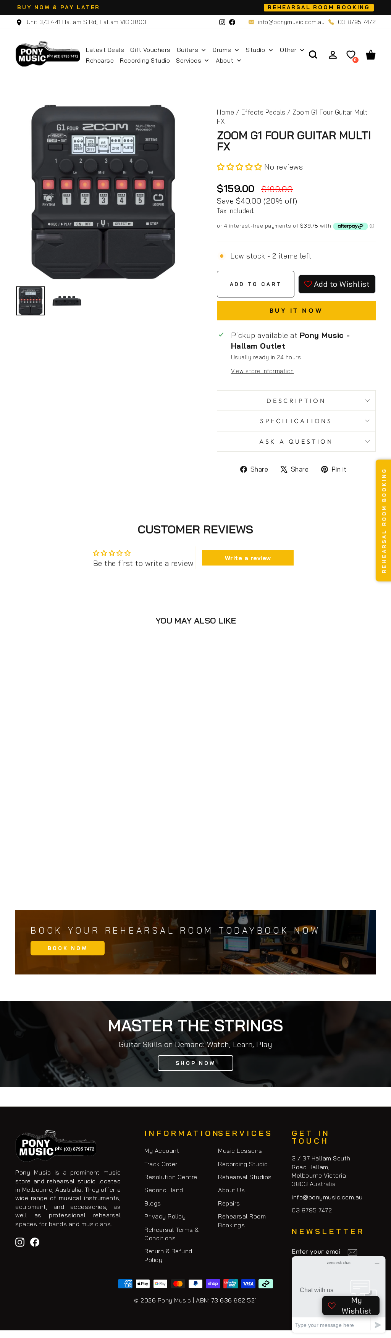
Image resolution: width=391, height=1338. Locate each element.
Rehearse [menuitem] (100, 60)
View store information (262, 371)
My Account (161, 1150)
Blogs (152, 1203)
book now (67, 948)
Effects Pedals (263, 112)
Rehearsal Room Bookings (242, 1220)
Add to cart (103, 869)
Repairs (229, 1203)
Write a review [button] (248, 558)
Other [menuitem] (288, 49)
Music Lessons (240, 1150)
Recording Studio (243, 1164)
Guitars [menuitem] (188, 49)
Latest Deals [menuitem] (105, 49)
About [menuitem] (225, 60)
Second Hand (163, 1190)
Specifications (296, 421)
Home (225, 112)
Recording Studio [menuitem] (145, 60)
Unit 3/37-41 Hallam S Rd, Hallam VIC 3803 (85, 22)
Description (296, 400)
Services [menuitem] (188, 60)
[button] (240, 166)
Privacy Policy (165, 1216)
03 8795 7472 (357, 22)
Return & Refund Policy (168, 1255)
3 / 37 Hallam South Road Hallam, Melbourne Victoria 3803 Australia (321, 1171)
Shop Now (195, 1063)
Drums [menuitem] (222, 49)
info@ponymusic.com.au (291, 22)
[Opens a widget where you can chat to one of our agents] (338, 1294)
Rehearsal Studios (245, 1177)
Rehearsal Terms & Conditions (171, 1234)
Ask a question (296, 441)
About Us (231, 1190)
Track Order (161, 1164)
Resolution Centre (170, 1177)
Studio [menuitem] (255, 49)
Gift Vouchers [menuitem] (150, 49)
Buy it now (296, 310)
